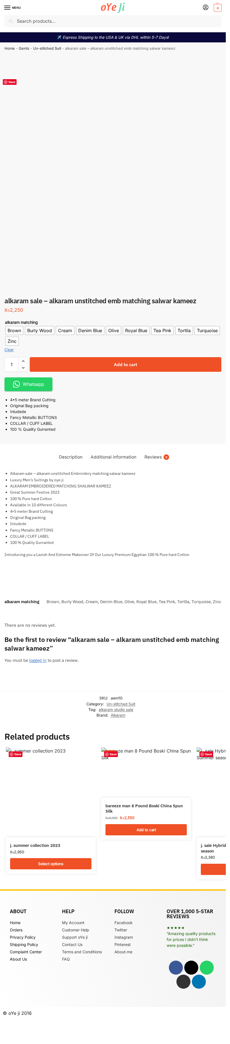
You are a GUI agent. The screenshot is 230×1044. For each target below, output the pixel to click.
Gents (24, 48)
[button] (217, 8)
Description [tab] (70, 457)
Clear (9, 349)
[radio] (14, 330)
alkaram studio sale (116, 709)
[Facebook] (176, 968)
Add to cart (125, 364)
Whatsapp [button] (33, 384)
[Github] (183, 982)
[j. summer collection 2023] (51, 792)
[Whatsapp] (207, 968)
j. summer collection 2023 (35, 845)
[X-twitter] (191, 968)
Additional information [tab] (113, 457)
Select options (50, 863)
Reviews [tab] (155, 457)
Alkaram (118, 715)
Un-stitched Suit (47, 48)
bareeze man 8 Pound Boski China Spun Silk (144, 808)
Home (9, 48)
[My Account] (205, 8)
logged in (38, 660)
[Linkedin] (199, 982)
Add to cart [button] (146, 830)
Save (11, 82)
